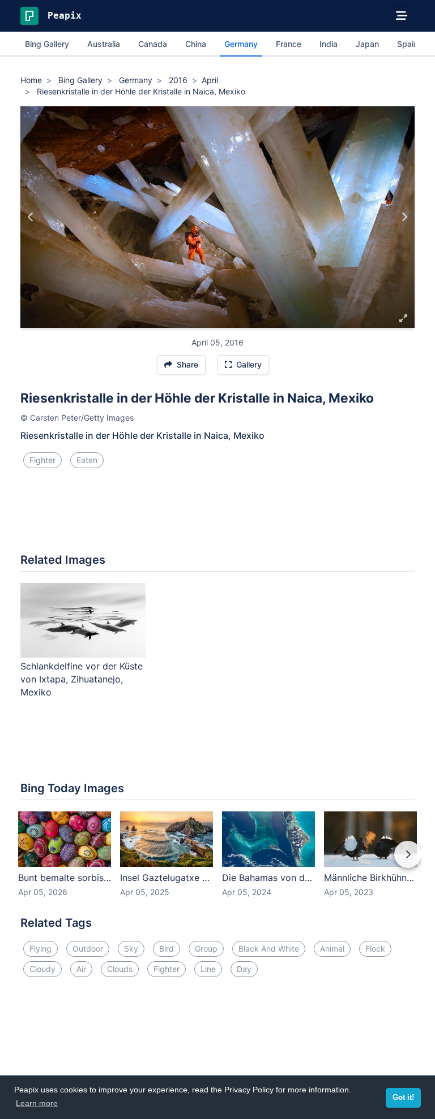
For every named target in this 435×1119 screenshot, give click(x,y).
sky (131, 948)
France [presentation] (288, 44)
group (206, 948)
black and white (268, 948)
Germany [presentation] (241, 44)
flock (375, 948)
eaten (86, 460)
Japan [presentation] (367, 44)
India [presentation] (328, 44)
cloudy (42, 969)
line (208, 969)
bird (166, 948)
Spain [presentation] (407, 44)
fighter (42, 460)
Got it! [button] (403, 1097)
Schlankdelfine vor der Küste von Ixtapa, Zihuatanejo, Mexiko (81, 679)
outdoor (87, 948)
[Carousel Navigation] (217, 862)
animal (332, 948)
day (244, 969)
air (81, 969)
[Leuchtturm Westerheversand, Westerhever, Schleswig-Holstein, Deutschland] (30, 217)
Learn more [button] (37, 1103)
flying (40, 948)
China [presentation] (195, 44)
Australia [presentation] (103, 44)
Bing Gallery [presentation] (47, 44)
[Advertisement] (217, 515)
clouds (120, 969)
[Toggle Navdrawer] (402, 15)
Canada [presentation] (152, 44)
